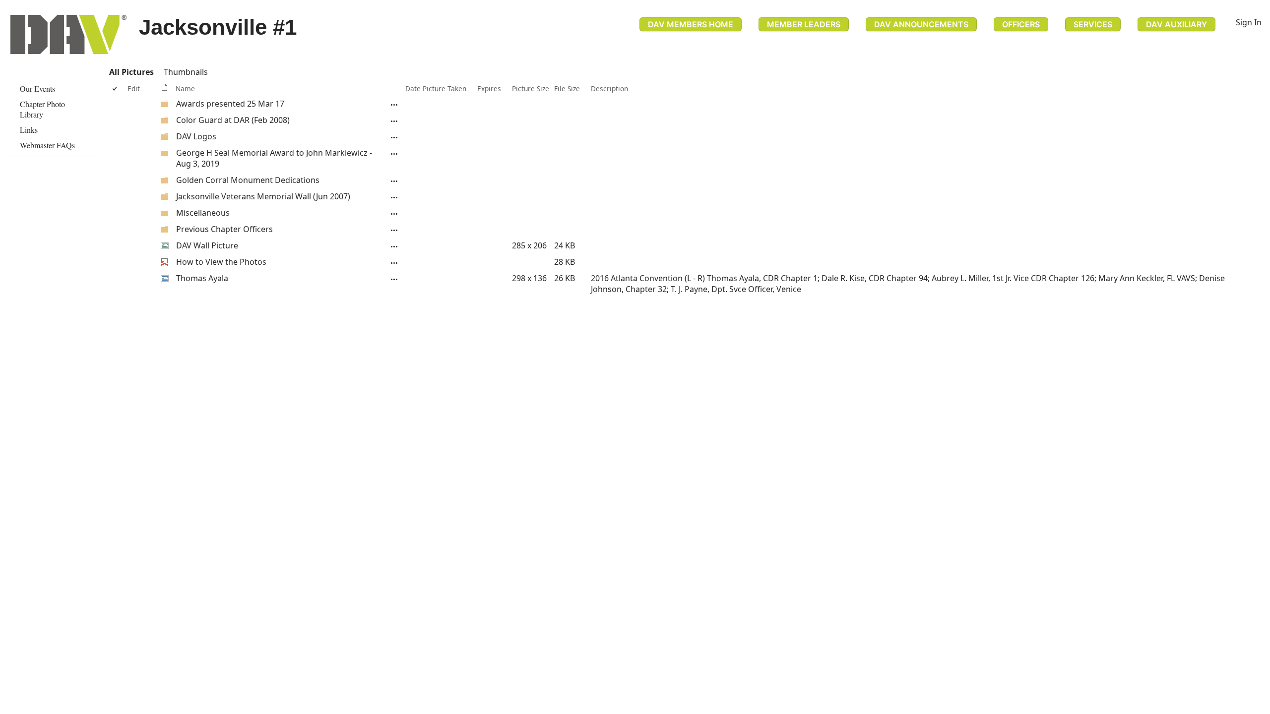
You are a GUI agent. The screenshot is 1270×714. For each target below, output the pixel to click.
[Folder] (165, 105)
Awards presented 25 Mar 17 (230, 103)
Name (185, 88)
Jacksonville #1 (218, 27)
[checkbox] (115, 88)
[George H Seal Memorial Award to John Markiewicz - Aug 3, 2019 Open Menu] (394, 154)
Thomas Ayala (202, 278)
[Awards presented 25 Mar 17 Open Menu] (394, 105)
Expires (489, 88)
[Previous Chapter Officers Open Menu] (394, 230)
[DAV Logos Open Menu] (394, 137)
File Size (567, 88)
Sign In (1249, 22)
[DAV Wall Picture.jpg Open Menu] (394, 246)
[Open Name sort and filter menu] (179, 98)
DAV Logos (196, 136)
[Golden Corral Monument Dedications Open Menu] (394, 181)
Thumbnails (186, 71)
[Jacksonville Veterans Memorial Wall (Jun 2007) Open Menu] (394, 197)
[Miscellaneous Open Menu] (394, 214)
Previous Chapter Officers (224, 229)
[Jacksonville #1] (68, 34)
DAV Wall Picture (207, 245)
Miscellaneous (203, 212)
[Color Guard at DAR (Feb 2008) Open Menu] (394, 121)
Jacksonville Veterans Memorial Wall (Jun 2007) (263, 196)
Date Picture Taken (435, 88)
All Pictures (131, 71)
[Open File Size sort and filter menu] (558, 98)
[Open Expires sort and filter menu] (481, 98)
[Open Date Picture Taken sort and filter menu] (409, 98)
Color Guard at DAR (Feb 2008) (233, 120)
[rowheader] (117, 104)
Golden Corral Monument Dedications (247, 180)
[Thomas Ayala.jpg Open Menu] (394, 279)
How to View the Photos (221, 261)
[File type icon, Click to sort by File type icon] (165, 88)
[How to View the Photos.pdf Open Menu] (394, 263)
